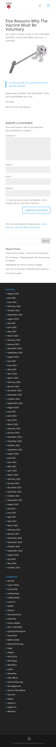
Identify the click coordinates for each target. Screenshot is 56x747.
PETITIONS (10, 37)
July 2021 (11, 508)
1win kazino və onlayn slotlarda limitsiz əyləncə (27, 269)
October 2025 (13, 310)
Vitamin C (11, 703)
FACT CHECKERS (42, 34)
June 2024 (11, 365)
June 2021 (11, 512)
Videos (10, 698)
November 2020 (14, 542)
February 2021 (14, 529)
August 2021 (13, 504)
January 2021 (13, 533)
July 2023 (11, 411)
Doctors (10, 610)
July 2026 (11, 298)
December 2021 (14, 487)
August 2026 (13, 293)
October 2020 (13, 546)
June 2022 (11, 462)
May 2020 (11, 563)
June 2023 (11, 415)
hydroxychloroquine (16, 631)
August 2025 (13, 319)
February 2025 (14, 340)
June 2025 (11, 327)
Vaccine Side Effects (25, 37)
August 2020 (13, 555)
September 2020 (14, 550)
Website (9, 188)
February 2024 (14, 382)
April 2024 (12, 373)
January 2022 (13, 483)
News (10, 648)
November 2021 (14, 491)
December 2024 (14, 348)
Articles (21, 34)
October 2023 (13, 399)
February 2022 (14, 479)
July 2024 (11, 361)
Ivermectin (12, 635)
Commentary (13, 593)
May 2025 (11, 331)
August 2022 (13, 453)
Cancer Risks (13, 585)
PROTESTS (12, 665)
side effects (12, 677)
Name (9, 164)
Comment (11, 135)
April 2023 (12, 420)
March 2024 (12, 378)
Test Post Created (13, 273)
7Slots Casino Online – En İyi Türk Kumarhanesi (27, 253)
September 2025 (14, 314)
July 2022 (11, 458)
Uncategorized (14, 686)
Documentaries (14, 614)
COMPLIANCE (13, 597)
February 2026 (14, 306)
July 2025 (11, 323)
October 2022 (13, 445)
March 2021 (12, 525)
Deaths (10, 606)
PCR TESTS (12, 656)
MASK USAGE (13, 639)
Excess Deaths (13, 623)
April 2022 (12, 470)
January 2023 (13, 432)
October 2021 (13, 496)
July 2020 (11, 559)
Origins (10, 652)
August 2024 (13, 357)
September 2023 (14, 403)
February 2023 (14, 428)
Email (9, 176)
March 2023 (12, 424)
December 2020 (14, 538)
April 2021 (12, 521)
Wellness (11, 711)
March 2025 (12, 335)
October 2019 (13, 567)
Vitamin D (11, 707)
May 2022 (11, 466)
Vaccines (39, 37)
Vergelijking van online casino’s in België (24, 264)
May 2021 (11, 517)
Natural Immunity (15, 644)
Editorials (11, 618)
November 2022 (14, 441)
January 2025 (13, 344)
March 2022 (12, 474)
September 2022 (14, 449)
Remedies (11, 673)
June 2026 (11, 302)
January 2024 (13, 386)
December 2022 (14, 437)
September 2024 (14, 352)
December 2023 (14, 390)
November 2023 (14, 394)
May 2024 (11, 369)
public (10, 669)
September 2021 (14, 500)
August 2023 (13, 407)
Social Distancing (15, 682)
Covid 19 (30, 34)
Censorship (12, 589)
